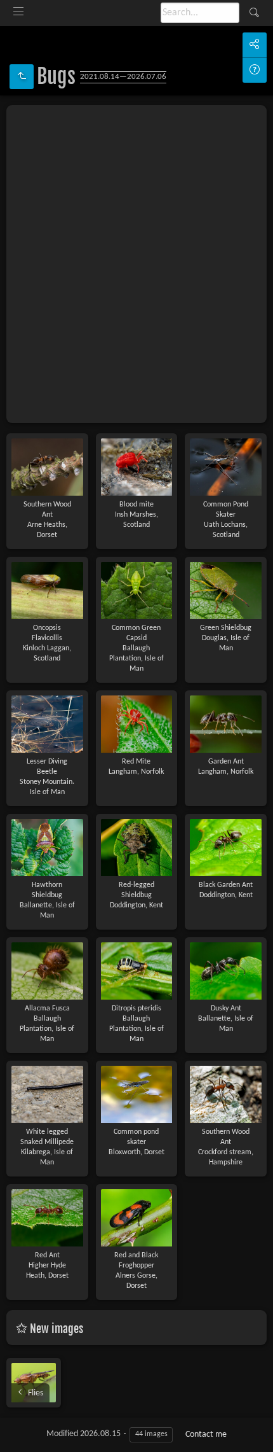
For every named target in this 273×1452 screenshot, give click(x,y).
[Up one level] (22, 76)
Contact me (206, 1434)
